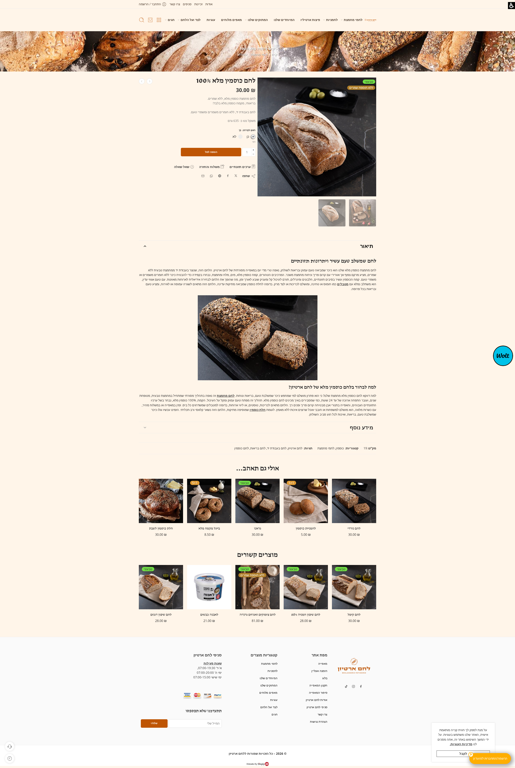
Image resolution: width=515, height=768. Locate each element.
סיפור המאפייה (318, 692)
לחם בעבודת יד (276, 448)
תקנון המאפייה (318, 685)
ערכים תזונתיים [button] (240, 167)
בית (274, 54)
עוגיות (211, 20)
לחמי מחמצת (353, 20)
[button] (159, 20)
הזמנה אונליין (319, 671)
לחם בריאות (258, 448)
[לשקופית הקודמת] (370, 19)
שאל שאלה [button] (182, 167)
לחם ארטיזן (295, 448)
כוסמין (243, 54)
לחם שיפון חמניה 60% (305, 615)
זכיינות (198, 4)
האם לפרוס (247, 130)
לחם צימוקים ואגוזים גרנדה (258, 615)
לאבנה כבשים (209, 615)
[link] (235, 176)
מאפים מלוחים (231, 20)
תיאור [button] (366, 246)
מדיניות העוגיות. (461, 744)
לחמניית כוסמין (306, 528)
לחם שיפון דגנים (161, 615)
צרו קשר (175, 4)
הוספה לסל (211, 152)
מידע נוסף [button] (361, 427)
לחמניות (332, 20)
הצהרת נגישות (318, 721)
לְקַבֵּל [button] (463, 754)
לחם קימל (354, 615)
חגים (171, 20)
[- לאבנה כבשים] (209, 587)
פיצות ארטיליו (310, 20)
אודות (208, 4)
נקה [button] (253, 141)
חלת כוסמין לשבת (161, 528)
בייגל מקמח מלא (209, 528)
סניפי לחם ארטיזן (317, 707)
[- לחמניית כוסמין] (306, 501)
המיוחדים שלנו (284, 20)
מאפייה (322, 663)
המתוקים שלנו (258, 20)
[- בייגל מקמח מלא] (209, 501)
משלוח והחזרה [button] (209, 167)
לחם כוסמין (241, 448)
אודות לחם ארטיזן (316, 700)
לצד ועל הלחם (191, 20)
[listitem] (317, 138)
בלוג (324, 678)
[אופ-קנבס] (503, 355)
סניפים (187, 4)
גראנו (257, 528)
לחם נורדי (354, 528)
